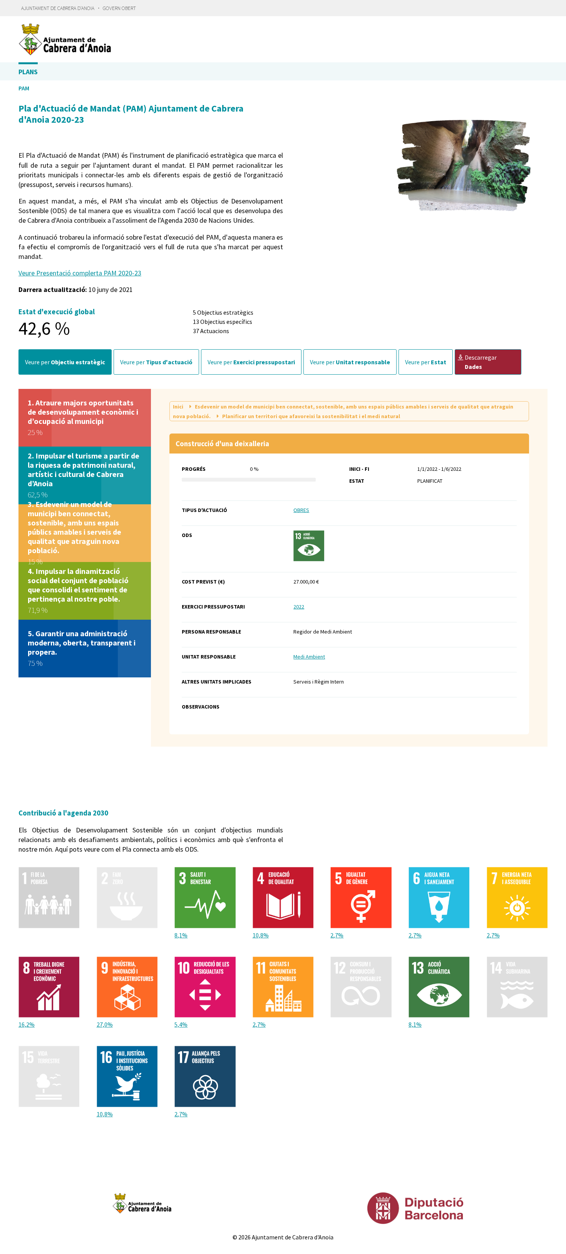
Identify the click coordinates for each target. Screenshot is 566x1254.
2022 (298, 606)
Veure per (65, 362)
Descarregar (481, 362)
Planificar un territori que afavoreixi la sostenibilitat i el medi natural (310, 416)
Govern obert (119, 8)
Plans (28, 71)
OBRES (301, 510)
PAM (23, 88)
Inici (178, 406)
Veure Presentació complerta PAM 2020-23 (79, 272)
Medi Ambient (309, 656)
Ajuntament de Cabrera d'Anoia (57, 8)
